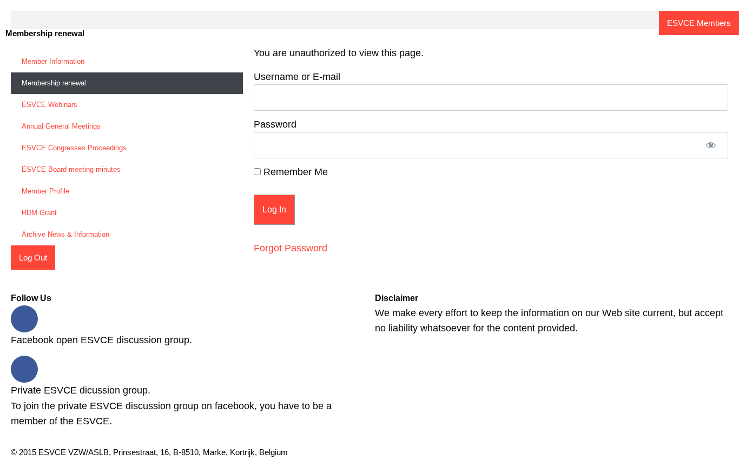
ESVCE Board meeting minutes (71, 169)
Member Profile (45, 191)
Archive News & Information (65, 234)
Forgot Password (290, 248)
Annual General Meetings (61, 126)
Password (275, 124)
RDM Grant (39, 213)
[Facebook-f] (24, 318)
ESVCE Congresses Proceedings (74, 148)
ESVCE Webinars (49, 105)
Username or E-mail (297, 76)
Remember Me (294, 172)
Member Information (53, 61)
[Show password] (710, 145)
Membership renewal (54, 83)
